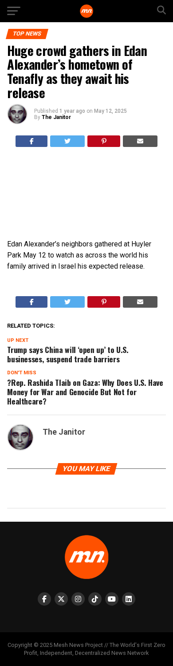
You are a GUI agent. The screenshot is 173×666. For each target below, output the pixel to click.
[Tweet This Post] (67, 141)
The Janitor (56, 117)
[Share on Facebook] (32, 141)
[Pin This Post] (104, 141)
